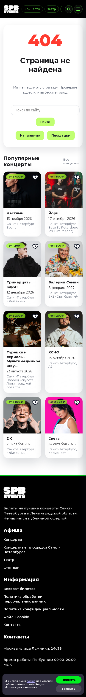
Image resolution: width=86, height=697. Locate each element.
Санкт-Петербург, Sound (21, 225)
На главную (30, 135)
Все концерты (71, 161)
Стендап (11, 567)
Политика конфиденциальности (33, 609)
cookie (31, 681)
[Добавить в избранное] (35, 177)
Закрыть (68, 688)
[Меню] (78, 9)
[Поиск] (69, 9)
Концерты (32, 9)
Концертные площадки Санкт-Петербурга (31, 549)
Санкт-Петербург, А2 (62, 365)
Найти (45, 122)
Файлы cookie (16, 617)
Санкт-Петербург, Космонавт (62, 451)
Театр (51, 9)
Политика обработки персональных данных (24, 598)
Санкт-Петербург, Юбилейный (21, 299)
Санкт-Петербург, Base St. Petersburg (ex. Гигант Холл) (63, 227)
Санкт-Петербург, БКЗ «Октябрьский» (63, 294)
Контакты (12, 624)
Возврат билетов (19, 589)
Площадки (60, 135)
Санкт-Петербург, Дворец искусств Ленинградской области (21, 381)
